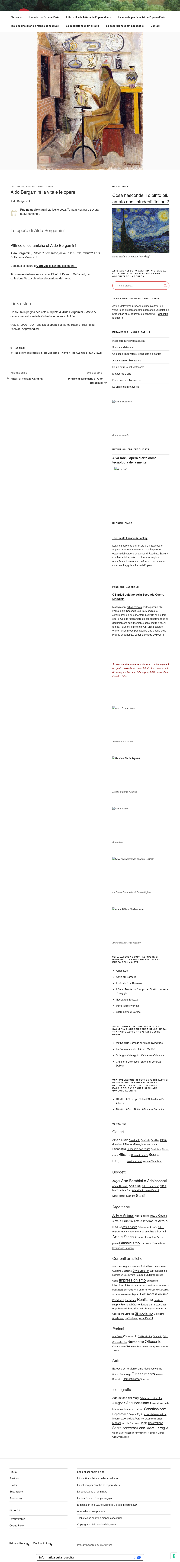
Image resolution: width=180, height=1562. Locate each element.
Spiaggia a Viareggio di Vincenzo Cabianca (140, 1055)
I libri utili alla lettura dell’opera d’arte (88, 17)
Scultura (14, 1478)
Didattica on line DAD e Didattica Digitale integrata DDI (107, 1504)
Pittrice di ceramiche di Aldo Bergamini (43, 245)
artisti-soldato (134, 607)
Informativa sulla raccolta (56, 1557)
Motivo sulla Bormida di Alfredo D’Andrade (139, 1043)
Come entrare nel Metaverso (128, 367)
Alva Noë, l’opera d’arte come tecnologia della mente (134, 460)
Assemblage (16, 1498)
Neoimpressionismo (29, 353)
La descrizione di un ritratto (82, 25)
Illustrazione (16, 1491)
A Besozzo (122, 970)
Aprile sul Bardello (126, 977)
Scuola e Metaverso (123, 347)
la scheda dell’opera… (56, 266)
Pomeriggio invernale (128, 1005)
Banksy (164, 553)
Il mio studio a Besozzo (129, 983)
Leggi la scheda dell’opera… (139, 565)
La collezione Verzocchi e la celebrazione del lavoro (50, 276)
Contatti (155, 25)
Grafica (13, 1485)
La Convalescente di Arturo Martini (135, 1049)
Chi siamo (16, 17)
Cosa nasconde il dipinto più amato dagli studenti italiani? (140, 198)
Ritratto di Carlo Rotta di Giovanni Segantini (140, 1109)
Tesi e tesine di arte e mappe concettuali (35, 25)
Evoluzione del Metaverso (126, 380)
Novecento (52, 353)
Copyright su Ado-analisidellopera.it (97, 1524)
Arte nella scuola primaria (91, 1511)
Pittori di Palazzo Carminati (68, 274)
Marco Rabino (46, 186)
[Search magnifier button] (165, 285)
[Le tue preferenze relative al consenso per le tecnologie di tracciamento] (174, 1555)
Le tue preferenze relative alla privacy (105, 1557)
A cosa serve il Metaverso (126, 360)
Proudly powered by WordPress (94, 1545)
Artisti (20, 348)
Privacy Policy (17, 1518)
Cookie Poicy (16, 1525)
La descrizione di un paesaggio (125, 25)
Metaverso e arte (121, 373)
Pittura (13, 1471)
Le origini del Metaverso (125, 386)
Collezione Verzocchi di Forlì (59, 316)
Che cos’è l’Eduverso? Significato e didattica (136, 353)
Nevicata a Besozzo (127, 999)
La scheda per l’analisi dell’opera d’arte (141, 17)
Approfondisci (30, 329)
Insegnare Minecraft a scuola (128, 340)
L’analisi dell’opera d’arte (44, 17)
